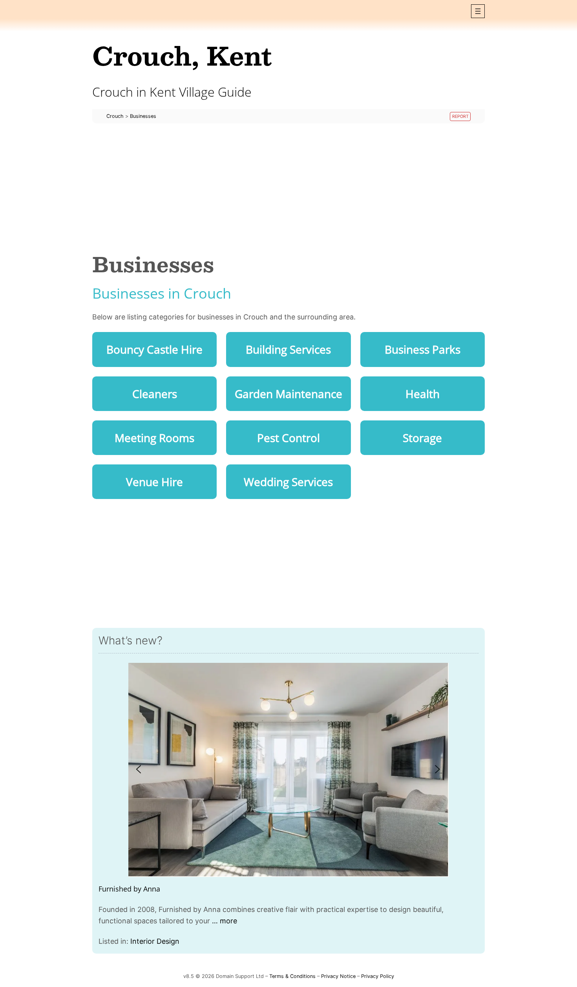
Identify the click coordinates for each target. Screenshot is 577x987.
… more (224, 921)
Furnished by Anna (129, 888)
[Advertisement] (288, 188)
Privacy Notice (338, 976)
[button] (478, 11)
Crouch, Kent (182, 55)
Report (460, 116)
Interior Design (154, 941)
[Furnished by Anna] (288, 770)
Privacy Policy (377, 976)
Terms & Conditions (292, 976)
